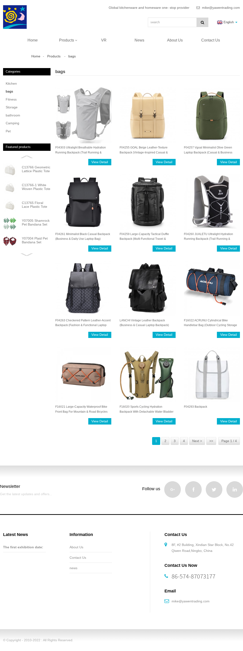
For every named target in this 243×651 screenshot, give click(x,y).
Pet (8, 131)
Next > (197, 441)
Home (33, 40)
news (73, 568)
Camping (12, 123)
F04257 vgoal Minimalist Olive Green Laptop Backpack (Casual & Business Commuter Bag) (208, 150)
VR (104, 40)
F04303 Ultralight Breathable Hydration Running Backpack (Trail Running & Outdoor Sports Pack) (80, 150)
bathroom (13, 115)
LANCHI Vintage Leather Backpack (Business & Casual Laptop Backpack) (144, 323)
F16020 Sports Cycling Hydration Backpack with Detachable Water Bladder (146, 409)
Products (66, 40)
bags (72, 56)
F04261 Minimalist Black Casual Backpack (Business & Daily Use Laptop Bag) (82, 236)
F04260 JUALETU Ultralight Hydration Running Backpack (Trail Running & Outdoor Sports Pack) (208, 236)
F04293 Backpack (195, 406)
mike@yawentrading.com (191, 601)
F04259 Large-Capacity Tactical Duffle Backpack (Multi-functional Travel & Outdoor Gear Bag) (144, 236)
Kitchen (11, 83)
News (139, 40)
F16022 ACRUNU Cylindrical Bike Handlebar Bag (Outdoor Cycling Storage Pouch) (210, 323)
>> (211, 441)
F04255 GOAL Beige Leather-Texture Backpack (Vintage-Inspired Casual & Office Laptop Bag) (144, 150)
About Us (175, 40)
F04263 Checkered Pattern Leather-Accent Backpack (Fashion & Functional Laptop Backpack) (83, 323)
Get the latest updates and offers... (26, 494)
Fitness (11, 99)
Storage (12, 107)
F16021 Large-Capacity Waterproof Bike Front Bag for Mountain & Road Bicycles (81, 409)
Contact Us (210, 40)
